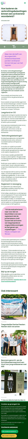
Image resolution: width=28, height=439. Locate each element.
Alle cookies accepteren (9, 431)
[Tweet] (2, 39)
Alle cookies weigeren (8, 436)
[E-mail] (2, 43)
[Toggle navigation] (25, 3)
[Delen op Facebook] (2, 35)
